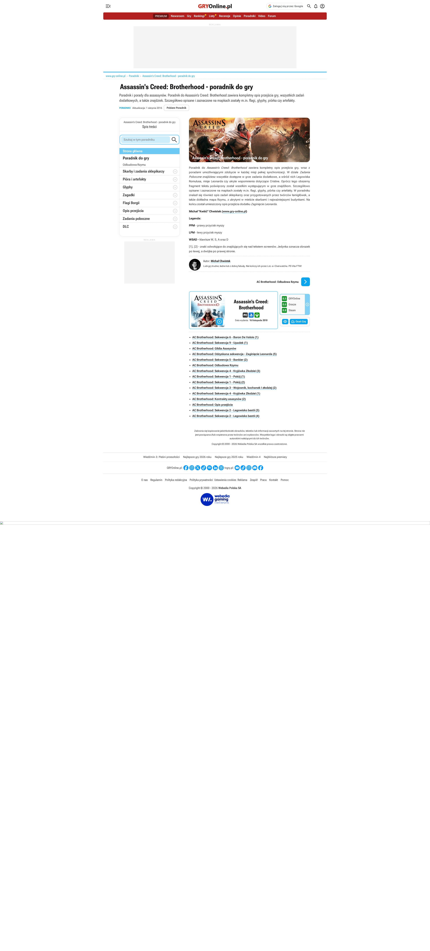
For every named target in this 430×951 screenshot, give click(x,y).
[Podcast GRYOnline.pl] (209, 467)
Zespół (253, 480)
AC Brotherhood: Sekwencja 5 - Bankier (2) (220, 359)
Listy (212, 16)
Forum (272, 16)
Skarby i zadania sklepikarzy (143, 171)
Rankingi (199, 16)
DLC (126, 226)
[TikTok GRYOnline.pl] (203, 467)
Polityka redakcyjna (176, 480)
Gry (189, 16)
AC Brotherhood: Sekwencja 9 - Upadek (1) (220, 342)
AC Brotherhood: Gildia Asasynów (214, 348)
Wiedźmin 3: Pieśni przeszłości (161, 457)
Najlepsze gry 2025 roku (229, 457)
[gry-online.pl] (215, 6)
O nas (144, 480)
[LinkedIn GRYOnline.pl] (215, 467)
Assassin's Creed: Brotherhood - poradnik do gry (168, 76)
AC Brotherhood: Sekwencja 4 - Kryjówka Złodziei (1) (226, 393)
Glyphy (128, 187)
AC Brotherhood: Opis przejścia (212, 404)
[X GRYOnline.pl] (197, 467)
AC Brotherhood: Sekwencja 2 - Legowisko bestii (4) (225, 416)
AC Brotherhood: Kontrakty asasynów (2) (219, 399)
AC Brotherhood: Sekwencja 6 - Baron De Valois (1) (225, 337)
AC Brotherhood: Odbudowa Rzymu (215, 365)
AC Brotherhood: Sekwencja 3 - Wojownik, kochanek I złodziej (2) (234, 387)
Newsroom (177, 16)
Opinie (237, 16)
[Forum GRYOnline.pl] (221, 467)
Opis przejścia (133, 211)
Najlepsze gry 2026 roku (197, 457)
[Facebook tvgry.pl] (260, 467)
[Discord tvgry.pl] (254, 467)
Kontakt (273, 480)
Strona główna (132, 151)
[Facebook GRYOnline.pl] (185, 467)
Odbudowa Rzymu (134, 164)
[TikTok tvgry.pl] (243, 467)
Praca (263, 480)
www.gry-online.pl (115, 76)
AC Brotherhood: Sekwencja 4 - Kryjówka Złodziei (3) (226, 371)
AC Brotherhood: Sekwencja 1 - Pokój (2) (218, 382)
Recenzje (224, 16)
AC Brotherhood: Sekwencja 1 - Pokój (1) (218, 376)
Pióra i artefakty (134, 179)
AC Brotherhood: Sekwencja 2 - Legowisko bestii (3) (225, 410)
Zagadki (129, 195)
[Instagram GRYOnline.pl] (191, 467)
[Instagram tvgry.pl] (248, 467)
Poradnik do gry (136, 158)
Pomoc (285, 480)
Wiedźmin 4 (254, 457)
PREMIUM (161, 16)
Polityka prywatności (201, 480)
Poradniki (249, 16)
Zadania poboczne (136, 219)
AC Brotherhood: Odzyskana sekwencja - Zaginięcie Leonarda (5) (234, 354)
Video (261, 16)
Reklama (242, 480)
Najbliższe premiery (275, 457)
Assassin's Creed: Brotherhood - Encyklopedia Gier (233, 310)
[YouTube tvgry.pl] (237, 467)
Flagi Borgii (131, 203)
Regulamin (156, 480)
